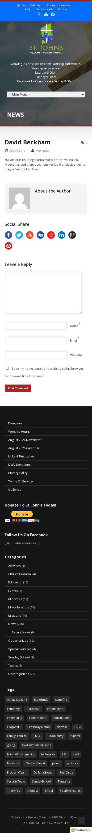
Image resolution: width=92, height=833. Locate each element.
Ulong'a (32, 791)
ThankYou (13, 791)
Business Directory (59, 5)
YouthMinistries (70, 791)
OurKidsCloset (35, 763)
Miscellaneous (18, 607)
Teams (13, 665)
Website (76, 355)
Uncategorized (18, 674)
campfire (61, 700)
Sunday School (19, 657)
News (12, 624)
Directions (15, 423)
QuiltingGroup (43, 772)
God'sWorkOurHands (36, 745)
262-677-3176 (60, 823)
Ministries (15, 599)
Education (15, 582)
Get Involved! (44, 9)
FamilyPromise (17, 736)
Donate (62, 9)
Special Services (20, 649)
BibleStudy (41, 700)
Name (74, 326)
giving (11, 745)
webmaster (43, 151)
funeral (75, 736)
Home (21, 5)
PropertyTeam (16, 772)
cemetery (13, 709)
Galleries (14, 489)
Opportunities (18, 640)
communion (55, 709)
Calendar (36, 5)
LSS (64, 754)
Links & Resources (21, 456)
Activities (14, 566)
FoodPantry (55, 736)
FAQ (27, 9)
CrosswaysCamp (38, 727)
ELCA (78, 727)
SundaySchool (41, 781)
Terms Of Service (20, 481)
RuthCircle (66, 772)
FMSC (37, 736)
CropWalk (13, 727)
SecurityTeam (16, 781)
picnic (56, 763)
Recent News (21, 632)
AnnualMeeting (17, 700)
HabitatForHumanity (20, 754)
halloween (48, 754)
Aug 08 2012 (17, 151)
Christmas (33, 709)
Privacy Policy (18, 473)
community (14, 718)
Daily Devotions (19, 464)
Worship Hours (19, 431)
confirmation (37, 718)
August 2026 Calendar (23, 448)
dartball (62, 727)
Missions (14, 615)
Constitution (61, 718)
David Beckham (27, 142)
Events (13, 591)
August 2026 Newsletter (25, 440)
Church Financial (20, 574)
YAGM (49, 791)
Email (74, 340)
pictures (72, 763)
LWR (76, 754)
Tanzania (64, 781)
